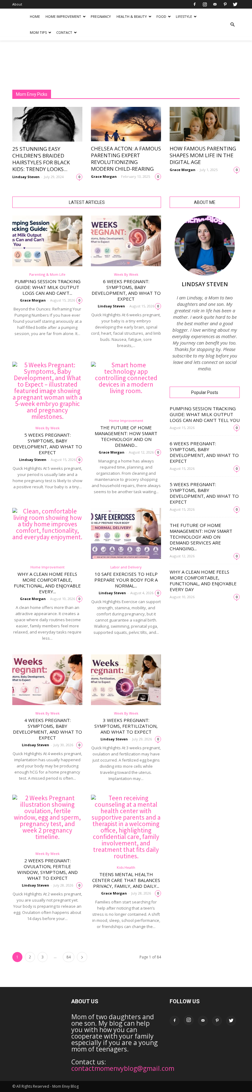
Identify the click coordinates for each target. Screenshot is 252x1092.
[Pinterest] (225, 4)
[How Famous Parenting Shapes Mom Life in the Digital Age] (205, 124)
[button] (232, 24)
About (17, 4)
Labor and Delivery (126, 567)
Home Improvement (63, 16)
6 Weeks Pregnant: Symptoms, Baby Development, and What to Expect (126, 290)
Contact (64, 32)
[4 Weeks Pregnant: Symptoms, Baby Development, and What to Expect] (47, 679)
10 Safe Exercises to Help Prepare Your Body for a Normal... (126, 580)
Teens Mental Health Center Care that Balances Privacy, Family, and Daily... (126, 880)
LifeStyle (184, 16)
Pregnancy (101, 16)
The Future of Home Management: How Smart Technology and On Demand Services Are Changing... (201, 537)
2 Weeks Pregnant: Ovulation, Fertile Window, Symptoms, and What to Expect (47, 869)
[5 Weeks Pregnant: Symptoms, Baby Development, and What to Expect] (47, 391)
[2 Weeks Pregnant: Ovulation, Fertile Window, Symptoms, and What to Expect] (47, 820)
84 (68, 957)
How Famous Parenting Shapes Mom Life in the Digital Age (203, 155)
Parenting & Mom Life (47, 274)
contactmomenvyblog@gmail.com (122, 1068)
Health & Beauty (131, 16)
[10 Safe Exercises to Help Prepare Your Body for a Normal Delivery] (126, 533)
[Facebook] (194, 4)
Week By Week (126, 274)
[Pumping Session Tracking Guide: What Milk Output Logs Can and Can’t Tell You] (47, 241)
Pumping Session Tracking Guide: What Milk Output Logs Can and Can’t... (47, 287)
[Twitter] (235, 4)
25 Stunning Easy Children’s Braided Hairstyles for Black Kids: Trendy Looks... (41, 159)
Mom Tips (38, 32)
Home (35, 16)
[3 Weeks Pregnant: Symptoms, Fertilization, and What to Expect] (126, 679)
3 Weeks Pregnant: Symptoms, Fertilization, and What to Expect (126, 726)
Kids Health (126, 867)
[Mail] (214, 4)
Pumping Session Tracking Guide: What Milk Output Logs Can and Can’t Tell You (205, 414)
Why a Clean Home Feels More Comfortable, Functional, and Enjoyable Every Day (203, 580)
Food (161, 16)
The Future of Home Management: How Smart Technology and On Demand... (126, 436)
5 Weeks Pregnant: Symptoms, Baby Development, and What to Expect (47, 443)
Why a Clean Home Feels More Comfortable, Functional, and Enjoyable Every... (47, 583)
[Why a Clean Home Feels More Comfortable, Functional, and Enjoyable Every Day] (47, 533)
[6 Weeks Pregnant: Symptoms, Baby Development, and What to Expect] (126, 241)
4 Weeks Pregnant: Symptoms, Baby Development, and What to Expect (47, 729)
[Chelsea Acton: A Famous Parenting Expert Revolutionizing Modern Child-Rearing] (126, 124)
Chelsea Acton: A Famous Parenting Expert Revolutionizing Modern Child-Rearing (126, 158)
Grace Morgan (104, 176)
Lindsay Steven (26, 176)
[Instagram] (204, 4)
